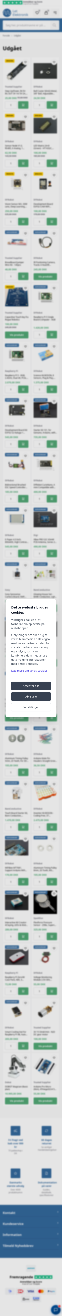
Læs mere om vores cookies (29, 670)
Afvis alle (31, 696)
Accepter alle (31, 686)
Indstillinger (31, 707)
